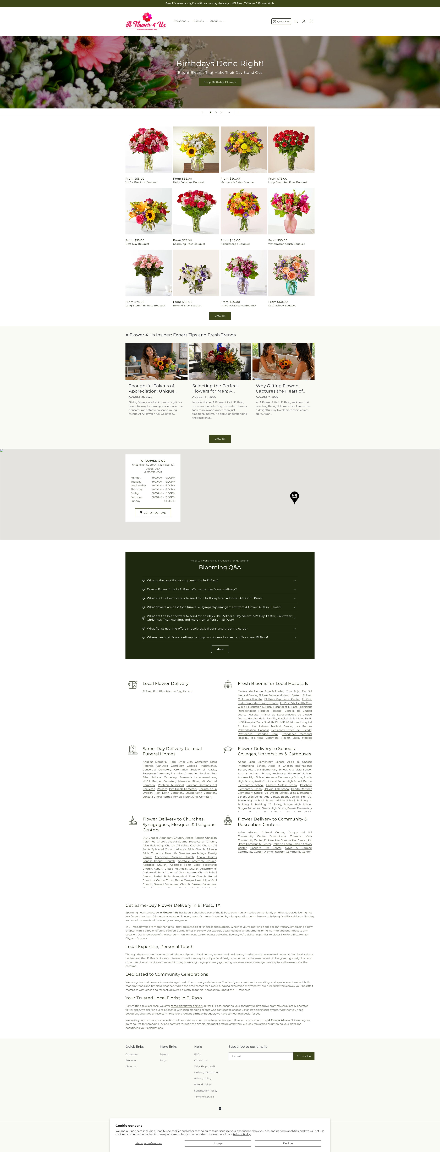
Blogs (163, 1060)
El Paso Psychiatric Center (282, 699)
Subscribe (304, 1056)
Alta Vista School (300, 769)
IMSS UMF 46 (280, 722)
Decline (288, 1143)
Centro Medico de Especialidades (261, 691)
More (220, 649)
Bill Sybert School (276, 792)
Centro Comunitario (271, 836)
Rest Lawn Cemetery (169, 792)
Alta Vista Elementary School (267, 769)
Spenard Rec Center (265, 848)
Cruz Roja (293, 691)
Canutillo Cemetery (169, 765)
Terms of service (204, 1096)
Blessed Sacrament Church (172, 884)
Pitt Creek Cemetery (183, 789)
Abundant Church (171, 837)
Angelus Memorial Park (159, 761)
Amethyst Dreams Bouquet (238, 305)
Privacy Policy (242, 1134)
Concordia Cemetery (157, 769)
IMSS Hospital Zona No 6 (254, 722)
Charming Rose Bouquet (189, 243)
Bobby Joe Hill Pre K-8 (296, 796)
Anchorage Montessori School (291, 773)
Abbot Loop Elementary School (261, 761)
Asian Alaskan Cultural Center (261, 832)
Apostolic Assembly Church (197, 861)
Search (164, 1054)
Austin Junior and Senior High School (278, 781)
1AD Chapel (150, 837)
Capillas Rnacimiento (201, 765)
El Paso (147, 691)
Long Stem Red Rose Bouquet (287, 182)
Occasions (131, 1054)
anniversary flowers (164, 1013)
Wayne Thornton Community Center (287, 851)
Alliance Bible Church (190, 849)
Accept (218, 1143)
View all (220, 315)
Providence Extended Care (258, 734)
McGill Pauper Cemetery (159, 781)
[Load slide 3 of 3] (220, 112)
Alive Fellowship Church (159, 845)
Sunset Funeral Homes (157, 796)
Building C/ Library (268, 804)
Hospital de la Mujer (291, 718)
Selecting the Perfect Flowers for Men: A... (215, 388)
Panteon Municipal (171, 785)
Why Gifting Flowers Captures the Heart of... (281, 388)
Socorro (187, 691)
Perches (162, 789)
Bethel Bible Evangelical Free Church (180, 876)
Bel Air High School (276, 789)
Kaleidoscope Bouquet (235, 243)
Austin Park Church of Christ (167, 872)
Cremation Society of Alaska (195, 769)
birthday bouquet (204, 1013)
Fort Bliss (159, 691)
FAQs (197, 1054)
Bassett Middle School (281, 785)
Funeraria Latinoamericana (198, 777)
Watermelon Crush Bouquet (286, 243)
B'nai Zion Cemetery (192, 761)
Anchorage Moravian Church (174, 857)
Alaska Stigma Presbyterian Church (192, 841)
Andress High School (251, 777)
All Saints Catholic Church (194, 845)
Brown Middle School (280, 800)
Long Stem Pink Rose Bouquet (145, 305)
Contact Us (201, 1060)
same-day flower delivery (187, 1005)
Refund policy (202, 1084)
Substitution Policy (205, 1090)
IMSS (308, 718)
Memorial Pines (188, 781)
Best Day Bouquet (137, 243)
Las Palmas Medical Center (272, 726)
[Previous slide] (202, 112)
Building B (245, 804)
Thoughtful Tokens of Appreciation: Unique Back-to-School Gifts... (152, 388)
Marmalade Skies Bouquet (238, 182)
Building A (304, 800)
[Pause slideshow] (238, 112)
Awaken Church (197, 872)
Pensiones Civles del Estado (291, 730)
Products (130, 1060)
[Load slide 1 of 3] (210, 112)
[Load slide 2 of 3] (215, 112)
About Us (131, 1066)
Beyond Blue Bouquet (187, 305)
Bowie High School (251, 800)
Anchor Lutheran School (254, 773)
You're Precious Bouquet (141, 182)
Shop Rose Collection (220, 82)
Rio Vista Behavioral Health (270, 737)
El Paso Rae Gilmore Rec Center (285, 840)
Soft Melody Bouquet (282, 305)
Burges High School (297, 804)
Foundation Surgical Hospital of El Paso (272, 706)
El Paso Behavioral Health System (279, 695)
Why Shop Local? (204, 1066)
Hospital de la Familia (262, 718)
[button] (181, 21)
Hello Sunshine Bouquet (188, 182)
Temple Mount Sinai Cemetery (192, 796)
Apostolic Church (155, 864)
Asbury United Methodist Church (176, 868)
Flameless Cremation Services (190, 773)
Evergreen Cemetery (156, 773)
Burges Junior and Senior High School (262, 808)
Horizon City (173, 691)
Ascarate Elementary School (284, 777)
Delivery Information (206, 1072)
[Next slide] (229, 112)
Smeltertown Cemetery (200, 792)
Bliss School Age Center (263, 796)
